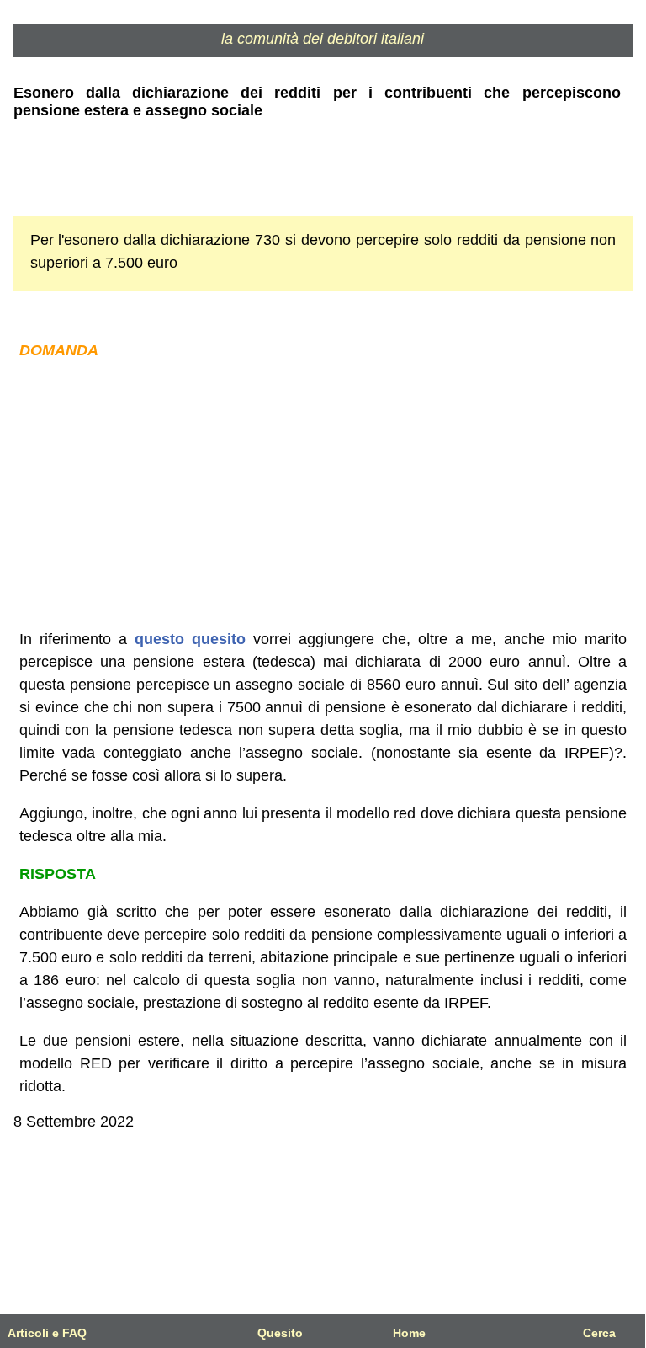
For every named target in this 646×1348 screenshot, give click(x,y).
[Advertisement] (323, 495)
